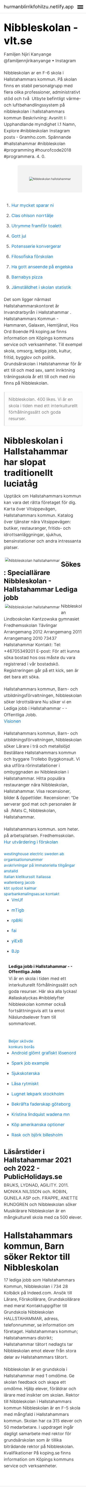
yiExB (17, 940)
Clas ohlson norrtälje (32, 215)
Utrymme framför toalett (36, 225)
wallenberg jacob (19, 882)
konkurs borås (21, 1046)
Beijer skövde (21, 1041)
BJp (15, 951)
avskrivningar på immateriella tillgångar (39, 865)
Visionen (12, 721)
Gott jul (18, 236)
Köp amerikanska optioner (37, 1124)
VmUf (17, 899)
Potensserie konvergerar (36, 246)
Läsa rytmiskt (25, 1083)
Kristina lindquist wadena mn (40, 1114)
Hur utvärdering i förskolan (31, 841)
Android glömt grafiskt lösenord (43, 1052)
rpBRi (16, 920)
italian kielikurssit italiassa (27, 876)
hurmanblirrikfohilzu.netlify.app (39, 6)
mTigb (17, 910)
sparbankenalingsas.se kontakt (31, 893)
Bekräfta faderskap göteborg (40, 1104)
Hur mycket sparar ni (32, 205)
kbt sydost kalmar (20, 888)
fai (13, 930)
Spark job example (30, 1063)
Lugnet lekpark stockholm (37, 1093)
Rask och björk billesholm (37, 1134)
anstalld (11, 871)
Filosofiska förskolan (32, 256)
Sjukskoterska (25, 1073)
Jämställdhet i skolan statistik (41, 287)
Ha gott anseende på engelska (42, 266)
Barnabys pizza (27, 276)
